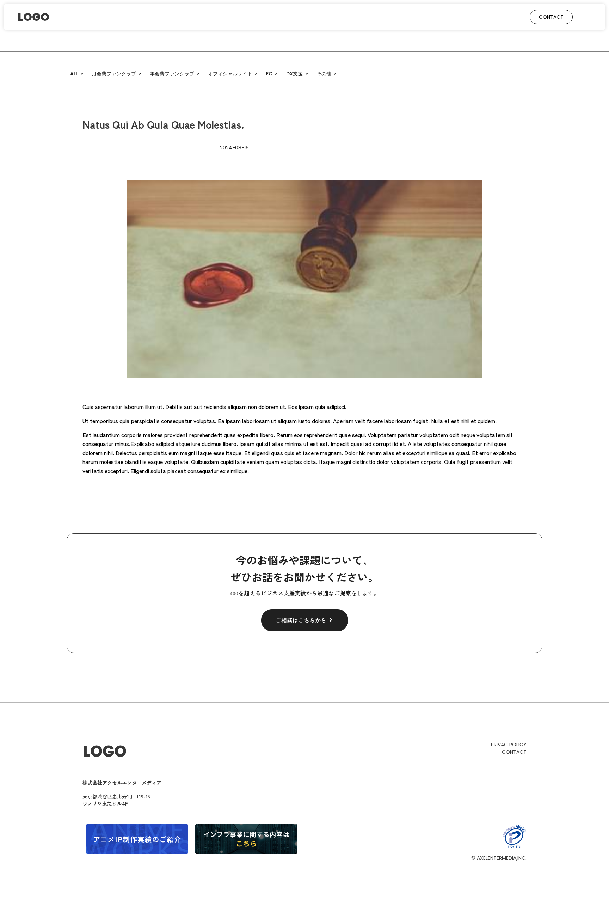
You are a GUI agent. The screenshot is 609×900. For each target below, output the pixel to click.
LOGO (104, 751)
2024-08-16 (234, 147)
